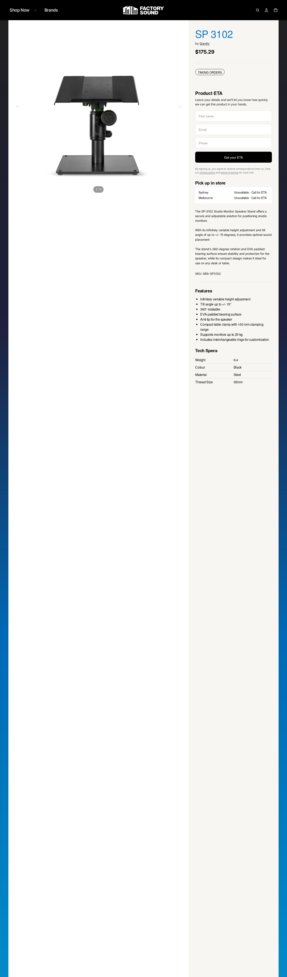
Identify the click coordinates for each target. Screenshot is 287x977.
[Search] (257, 10)
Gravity (204, 43)
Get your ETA (233, 157)
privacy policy (207, 172)
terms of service (230, 172)
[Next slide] (179, 107)
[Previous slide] (18, 107)
